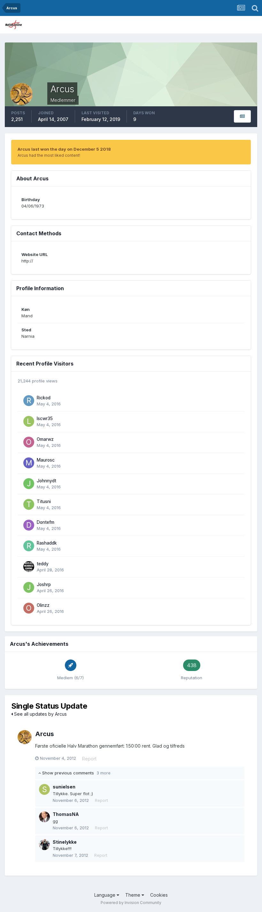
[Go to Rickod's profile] (28, 400)
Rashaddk (47, 543)
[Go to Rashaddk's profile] (28, 545)
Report (89, 758)
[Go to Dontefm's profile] (28, 525)
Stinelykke (65, 842)
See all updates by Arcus (40, 714)
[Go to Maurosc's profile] (28, 462)
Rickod (43, 397)
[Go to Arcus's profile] (25, 737)
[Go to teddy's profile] (28, 566)
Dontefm (45, 522)
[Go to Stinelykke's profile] (44, 844)
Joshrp (44, 584)
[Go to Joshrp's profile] (28, 587)
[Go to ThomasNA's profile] (44, 816)
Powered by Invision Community (131, 902)
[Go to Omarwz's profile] (28, 442)
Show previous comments (76, 772)
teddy (43, 563)
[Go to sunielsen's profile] (44, 789)
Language (105, 895)
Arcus (44, 734)
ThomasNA (66, 814)
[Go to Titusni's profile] (28, 504)
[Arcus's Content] (242, 116)
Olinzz (43, 605)
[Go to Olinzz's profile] (28, 608)
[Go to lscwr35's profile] (28, 421)
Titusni (44, 501)
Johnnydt (46, 480)
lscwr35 (45, 418)
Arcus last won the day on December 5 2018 (64, 149)
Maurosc (46, 460)
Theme (133, 895)
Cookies (159, 895)
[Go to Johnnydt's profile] (28, 483)
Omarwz (45, 439)
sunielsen (64, 786)
